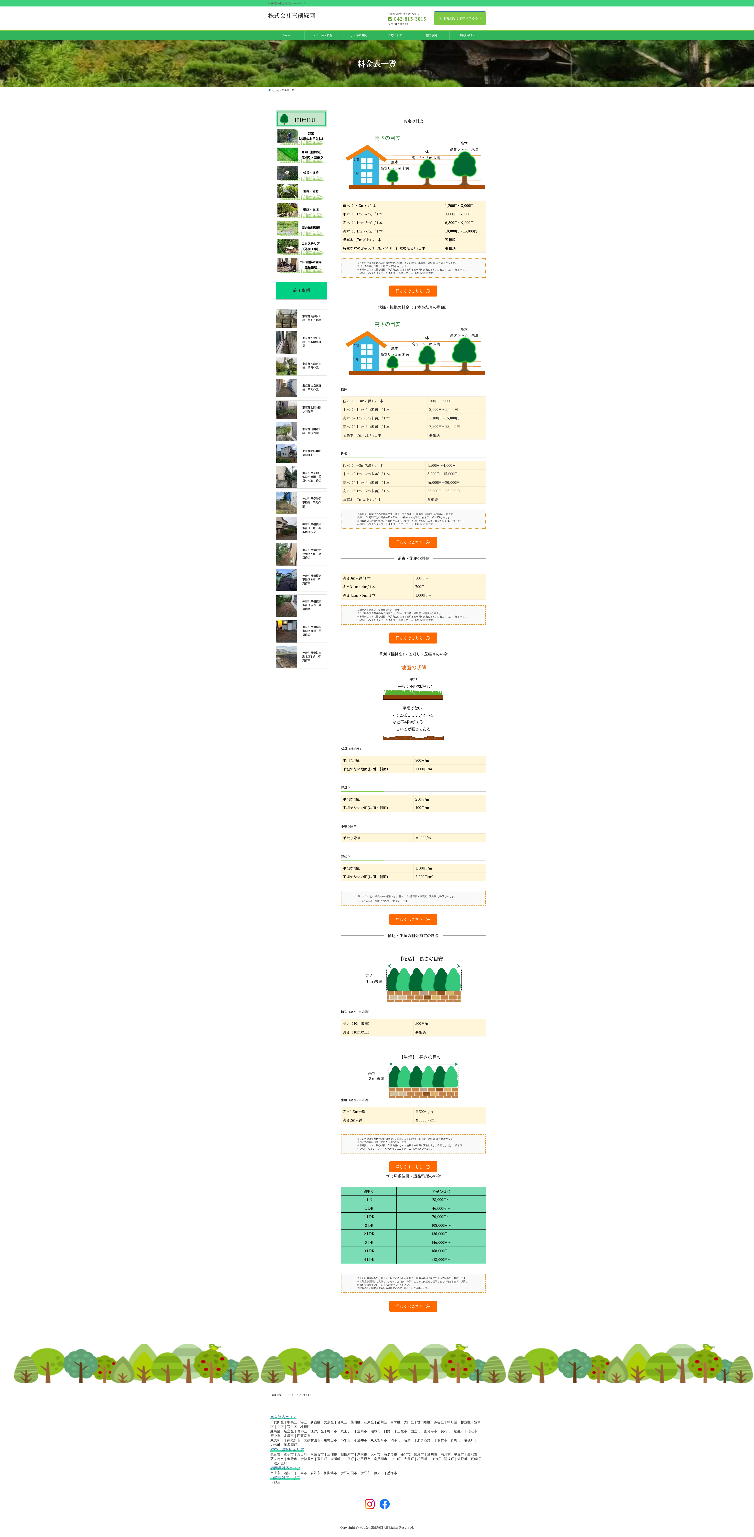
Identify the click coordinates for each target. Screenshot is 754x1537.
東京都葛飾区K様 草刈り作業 (311, 318)
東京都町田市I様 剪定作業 (311, 431)
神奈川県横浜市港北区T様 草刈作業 (311, 656)
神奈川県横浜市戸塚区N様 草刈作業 (311, 553)
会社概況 (276, 1394)
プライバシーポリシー (301, 1394)
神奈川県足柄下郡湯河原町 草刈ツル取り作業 (311, 476)
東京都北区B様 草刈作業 (312, 453)
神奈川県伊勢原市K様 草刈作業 (311, 502)
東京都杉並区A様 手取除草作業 (311, 342)
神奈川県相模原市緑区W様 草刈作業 (312, 605)
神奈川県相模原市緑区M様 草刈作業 (311, 631)
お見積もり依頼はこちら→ (462, 18)
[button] (413, 291)
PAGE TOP (735, 1487)
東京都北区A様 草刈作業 (312, 409)
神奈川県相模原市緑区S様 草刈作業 (311, 579)
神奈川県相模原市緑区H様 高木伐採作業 (311, 528)
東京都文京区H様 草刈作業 (311, 387)
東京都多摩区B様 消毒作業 (311, 366)
